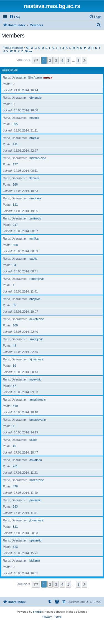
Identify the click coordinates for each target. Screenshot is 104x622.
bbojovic (34, 299)
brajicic (34, 138)
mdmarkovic (37, 158)
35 (14, 305)
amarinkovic (37, 399)
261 (15, 466)
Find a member (13, 47)
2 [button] (50, 60)
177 (15, 164)
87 (14, 385)
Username (10, 70)
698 (15, 244)
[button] (36, 60)
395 (15, 124)
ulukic (33, 439)
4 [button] (62, 60)
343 (15, 546)
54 (14, 265)
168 (15, 184)
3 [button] (56, 60)
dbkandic (35, 97)
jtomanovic (36, 520)
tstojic (33, 258)
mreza (47, 77)
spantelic (35, 540)
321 (15, 204)
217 (15, 224)
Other (28, 51)
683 (15, 506)
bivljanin (34, 560)
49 (14, 345)
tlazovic (34, 178)
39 (14, 365)
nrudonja (35, 198)
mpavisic (35, 379)
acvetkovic (36, 319)
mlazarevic (36, 480)
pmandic (35, 500)
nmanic (34, 117)
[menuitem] (14, 17)
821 (15, 526)
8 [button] (78, 60)
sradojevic (36, 339)
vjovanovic (36, 359)
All (27, 47)
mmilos (34, 238)
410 (15, 405)
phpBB (37, 611)
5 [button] (68, 60)
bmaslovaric (37, 419)
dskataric (35, 460)
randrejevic (36, 278)
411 (15, 144)
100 (15, 325)
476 (15, 486)
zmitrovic (35, 218)
